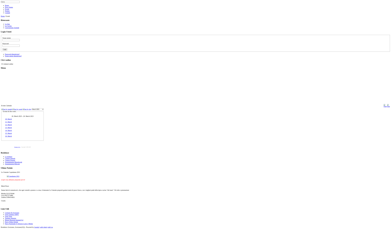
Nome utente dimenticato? (13, 56)
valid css (50, 227)
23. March (8, 128)
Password (5, 43)
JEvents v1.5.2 (17, 147)
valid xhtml (43, 227)
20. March (8, 119)
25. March (8, 133)
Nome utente (6, 38)
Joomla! (36, 227)
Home (3, 16)
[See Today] (27, 109)
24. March (8, 130)
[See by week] (17, 109)
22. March (8, 125)
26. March (8, 136)
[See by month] (6, 109)
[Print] (385, 105)
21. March (8, 122)
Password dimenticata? (12, 54)
